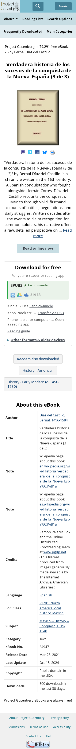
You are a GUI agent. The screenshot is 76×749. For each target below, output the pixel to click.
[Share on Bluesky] (44, 152)
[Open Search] (38, 6)
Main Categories (60, 31)
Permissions (16, 727)
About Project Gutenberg (27, 718)
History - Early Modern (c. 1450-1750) (33, 384)
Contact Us (33, 736)
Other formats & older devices (38, 339)
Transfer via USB (51, 313)
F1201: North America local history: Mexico (51, 608)
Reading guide (18, 331)
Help (49, 736)
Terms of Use (39, 727)
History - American (38, 370)
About (11, 19)
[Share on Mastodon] (23, 152)
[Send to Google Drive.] (19, 294)
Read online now (38, 248)
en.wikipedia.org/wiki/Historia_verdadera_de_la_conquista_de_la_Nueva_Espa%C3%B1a (54, 476)
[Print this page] (52, 152)
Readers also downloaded (38, 358)
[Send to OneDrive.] (26, 294)
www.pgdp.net (54, 552)
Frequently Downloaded (23, 31)
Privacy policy (59, 718)
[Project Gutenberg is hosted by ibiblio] (38, 746)
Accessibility (62, 727)
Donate (63, 6)
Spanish (45, 595)
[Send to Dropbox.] (13, 294)
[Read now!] (38, 144)
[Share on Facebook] (37, 152)
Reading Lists (32, 19)
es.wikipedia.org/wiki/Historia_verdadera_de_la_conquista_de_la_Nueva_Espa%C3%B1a (54, 514)
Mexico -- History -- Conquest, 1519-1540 (54, 626)
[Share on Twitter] (30, 152)
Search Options (60, 19)
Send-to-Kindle (41, 306)
